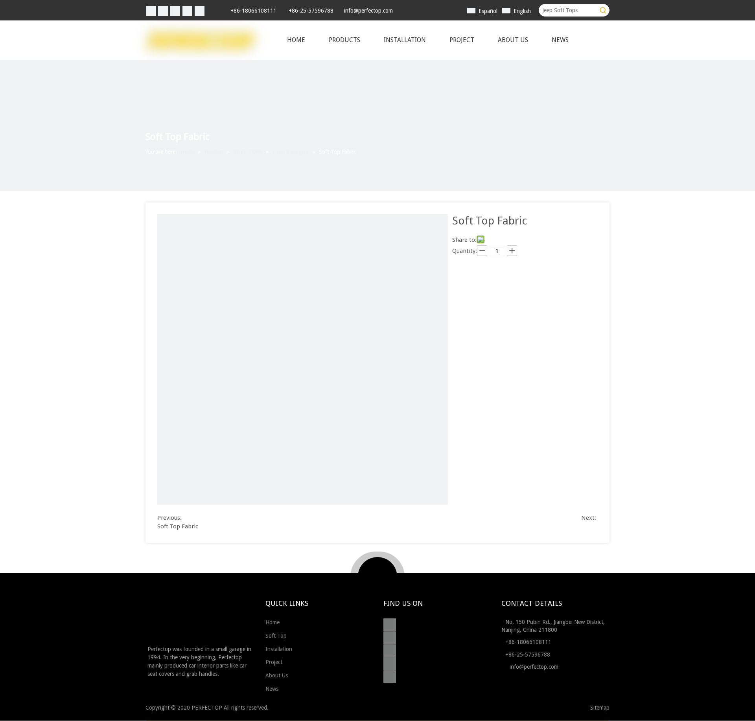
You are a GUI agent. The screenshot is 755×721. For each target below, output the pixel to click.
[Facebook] (151, 11)
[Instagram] (187, 11)
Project (274, 662)
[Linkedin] (163, 11)
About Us (277, 675)
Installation (279, 649)
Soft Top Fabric (177, 526)
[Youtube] (199, 11)
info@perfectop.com (368, 10)
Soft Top (276, 636)
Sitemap (600, 707)
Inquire (462, 260)
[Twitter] (175, 11)
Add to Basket (492, 260)
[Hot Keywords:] (603, 10)
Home (273, 622)
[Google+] (391, 637)
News (272, 689)
